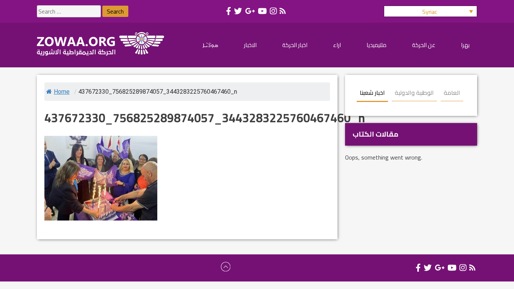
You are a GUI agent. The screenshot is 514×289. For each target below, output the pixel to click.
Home (62, 91)
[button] (430, 11)
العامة (452, 92)
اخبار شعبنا (372, 92)
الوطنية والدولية (414, 92)
